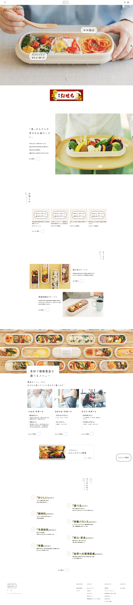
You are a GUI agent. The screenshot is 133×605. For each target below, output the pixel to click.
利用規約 (106, 588)
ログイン (78, 590)
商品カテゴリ (90, 596)
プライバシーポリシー (109, 590)
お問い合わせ (107, 598)
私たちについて (90, 588)
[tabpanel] (66, 45)
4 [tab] (131, 48)
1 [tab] (131, 42)
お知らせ (89, 590)
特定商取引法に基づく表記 (110, 593)
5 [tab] (131, 50)
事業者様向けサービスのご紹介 (93, 598)
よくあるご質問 (108, 601)
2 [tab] (131, 44)
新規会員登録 (79, 588)
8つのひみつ (89, 593)
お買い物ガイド (108, 596)
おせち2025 (122, 588)
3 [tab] (131, 46)
